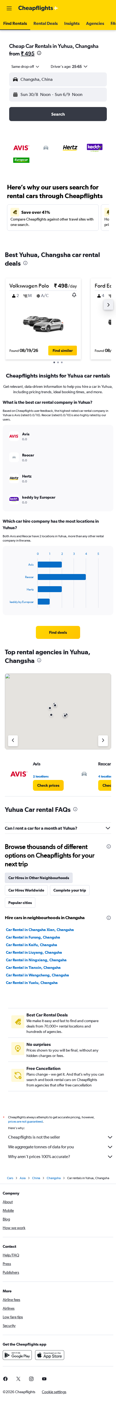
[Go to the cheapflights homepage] (38, 8)
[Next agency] (103, 740)
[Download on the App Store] (49, 1355)
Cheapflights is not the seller (34, 1137)
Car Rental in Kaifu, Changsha (31, 945)
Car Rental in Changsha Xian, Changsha (40, 930)
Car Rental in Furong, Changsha (33, 937)
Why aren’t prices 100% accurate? (39, 1156)
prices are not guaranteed (25, 1121)
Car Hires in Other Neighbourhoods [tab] (38, 878)
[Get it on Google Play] (17, 1355)
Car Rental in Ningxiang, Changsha (36, 960)
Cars (10, 1178)
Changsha (54, 1178)
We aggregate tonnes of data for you (41, 1146)
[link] (58, 632)
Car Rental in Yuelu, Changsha (32, 982)
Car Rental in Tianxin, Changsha (33, 967)
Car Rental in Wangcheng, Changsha (37, 975)
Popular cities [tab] (20, 902)
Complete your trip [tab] (69, 890)
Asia (23, 1178)
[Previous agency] (13, 740)
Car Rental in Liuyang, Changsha (34, 952)
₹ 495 (28, 53)
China (36, 1178)
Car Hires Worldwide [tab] (26, 890)
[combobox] (25, 66)
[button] (9, 8)
